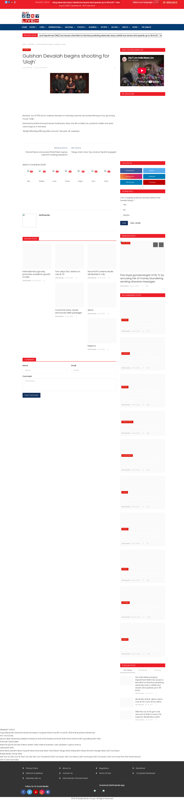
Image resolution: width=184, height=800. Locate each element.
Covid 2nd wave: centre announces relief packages (68, 311)
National (3, 744)
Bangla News (100, 750)
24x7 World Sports (133, 756)
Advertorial (90, 732)
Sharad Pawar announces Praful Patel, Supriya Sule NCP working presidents (46, 153)
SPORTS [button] (104, 27)
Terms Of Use (105, 773)
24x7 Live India (12, 759)
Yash (99, 738)
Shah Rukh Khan (64, 738)
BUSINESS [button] (93, 27)
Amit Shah (42, 738)
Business (81, 732)
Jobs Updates (60, 744)
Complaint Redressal (146, 773)
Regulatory (105, 768)
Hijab (8, 738)
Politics (24, 744)
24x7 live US (5, 756)
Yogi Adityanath (7, 732)
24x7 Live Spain (57, 756)
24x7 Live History (72, 756)
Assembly (15, 738)
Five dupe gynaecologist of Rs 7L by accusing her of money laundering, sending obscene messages (142, 278)
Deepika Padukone (28, 738)
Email (73, 365)
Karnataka (33, 732)
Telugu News (64, 750)
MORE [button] (135, 27)
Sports (3, 738)
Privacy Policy (32, 768)
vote (124, 223)
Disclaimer (141, 768)
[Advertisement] (69, 100)
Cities (42, 27)
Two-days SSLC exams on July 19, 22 (67, 273)
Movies (17, 744)
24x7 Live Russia (86, 756)
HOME (24, 27)
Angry (80, 181)
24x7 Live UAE (26, 756)
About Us (67, 768)
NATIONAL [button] (69, 27)
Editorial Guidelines (34, 773)
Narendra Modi (21, 732)
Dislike (41, 181)
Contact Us (69, 773)
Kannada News (41, 750)
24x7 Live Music (113, 750)
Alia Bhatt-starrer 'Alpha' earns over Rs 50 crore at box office (148, 700)
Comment (27, 376)
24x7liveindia (44, 215)
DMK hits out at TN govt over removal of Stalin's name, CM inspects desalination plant (148, 714)
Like (28, 181)
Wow (106, 181)
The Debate (146, 27)
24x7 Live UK (15, 756)
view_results (135, 223)
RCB (74, 732)
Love (54, 181)
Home (24, 44)
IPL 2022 (69, 732)
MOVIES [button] (114, 27)
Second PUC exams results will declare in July (100, 273)
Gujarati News (28, 750)
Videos (125, 27)
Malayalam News (78, 750)
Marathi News (16, 750)
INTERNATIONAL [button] (55, 27)
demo (91, 310)
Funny (67, 181)
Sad (93, 181)
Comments (29, 359)
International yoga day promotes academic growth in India (36, 274)
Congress (42, 732)
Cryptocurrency (74, 744)
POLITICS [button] (81, 27)
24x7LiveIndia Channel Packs (75, 778)
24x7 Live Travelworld (42, 756)
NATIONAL (31, 44)
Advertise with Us (33, 778)
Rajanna (92, 346)
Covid (62, 732)
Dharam (90, 750)
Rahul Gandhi (53, 732)
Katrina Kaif (76, 738)
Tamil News (54, 750)
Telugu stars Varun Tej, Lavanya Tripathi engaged (93, 152)
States (32, 27)
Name (25, 365)
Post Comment (31, 395)
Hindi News (4, 750)
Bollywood (51, 738)
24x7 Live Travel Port (115, 756)
